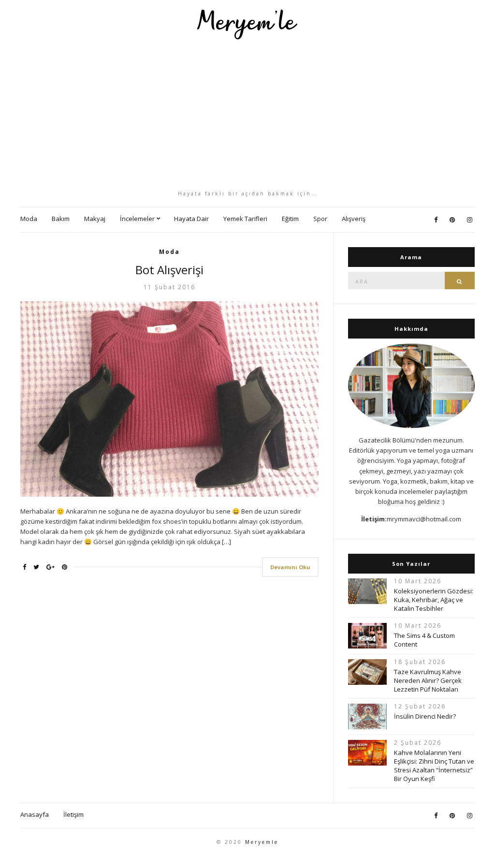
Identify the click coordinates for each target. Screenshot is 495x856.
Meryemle (261, 842)
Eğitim (290, 218)
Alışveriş (353, 218)
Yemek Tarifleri (245, 218)
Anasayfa (34, 814)
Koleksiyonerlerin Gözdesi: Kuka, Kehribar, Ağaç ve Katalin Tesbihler (433, 600)
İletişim (73, 814)
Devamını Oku (290, 567)
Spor (320, 218)
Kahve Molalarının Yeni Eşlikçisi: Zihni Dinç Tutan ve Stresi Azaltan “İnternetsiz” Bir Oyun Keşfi (434, 765)
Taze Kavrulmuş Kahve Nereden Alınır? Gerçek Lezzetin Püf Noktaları (428, 680)
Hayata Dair (191, 218)
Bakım (61, 218)
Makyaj (94, 218)
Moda (28, 218)
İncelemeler (137, 218)
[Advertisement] (247, 114)
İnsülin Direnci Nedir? (425, 716)
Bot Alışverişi (169, 270)
